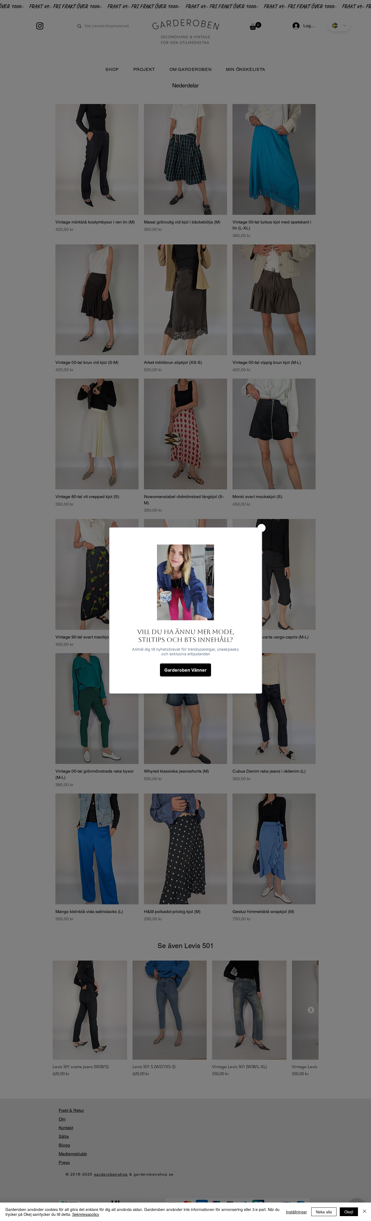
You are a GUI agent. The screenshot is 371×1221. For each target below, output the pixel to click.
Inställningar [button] (296, 1211)
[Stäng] (364, 1212)
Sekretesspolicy (85, 1214)
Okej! (348, 1211)
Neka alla (324, 1211)
